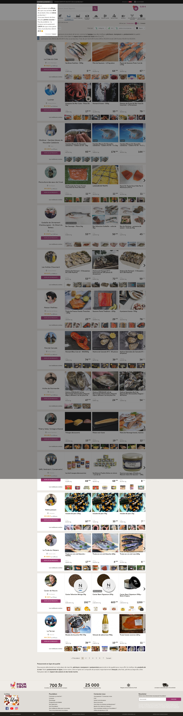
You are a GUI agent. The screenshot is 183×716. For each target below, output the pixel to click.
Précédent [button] (48, 34)
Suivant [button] (54, 34)
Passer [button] (40, 6)
